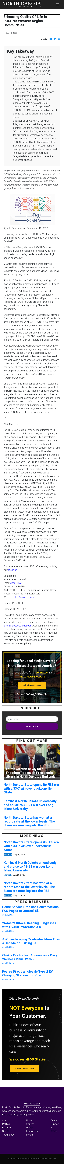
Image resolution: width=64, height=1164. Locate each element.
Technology (8, 1134)
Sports (5, 1131)
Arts (4, 1120)
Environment (32, 1131)
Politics (6, 1123)
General (30, 1123)
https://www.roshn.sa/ (24, 597)
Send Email (16, 582)
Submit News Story (32, 685)
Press (29, 1120)
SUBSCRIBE (32, 726)
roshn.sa (12, 569)
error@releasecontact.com (18, 625)
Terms (54, 1120)
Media (29, 1134)
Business (6, 1127)
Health (29, 1127)
